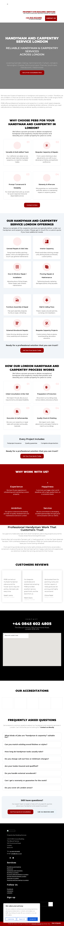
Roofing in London (12, 872)
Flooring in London (13, 878)
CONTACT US (51, 18)
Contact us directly (47, 727)
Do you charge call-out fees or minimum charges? (27, 759)
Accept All (33, 919)
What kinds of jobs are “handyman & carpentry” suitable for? (30, 736)
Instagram (10, 891)
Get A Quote (56, 923)
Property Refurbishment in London (17, 874)
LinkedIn (9, 893)
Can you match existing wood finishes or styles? (26, 744)
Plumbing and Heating (14, 867)
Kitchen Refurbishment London (16, 876)
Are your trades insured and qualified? (21, 766)
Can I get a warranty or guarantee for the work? (26, 780)
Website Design (36, 924)
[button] (32, 736)
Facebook (10, 889)
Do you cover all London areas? (19, 788)
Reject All (22, 919)
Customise (11, 919)
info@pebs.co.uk (16, 853)
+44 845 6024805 (34, 18)
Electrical (10, 868)
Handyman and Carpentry (15, 870)
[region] (21, 913)
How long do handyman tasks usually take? (24, 752)
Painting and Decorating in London (18, 880)
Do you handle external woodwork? (20, 773)
